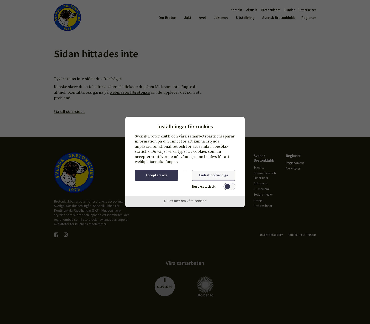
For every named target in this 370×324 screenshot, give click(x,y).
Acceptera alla (156, 175)
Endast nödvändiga (213, 175)
